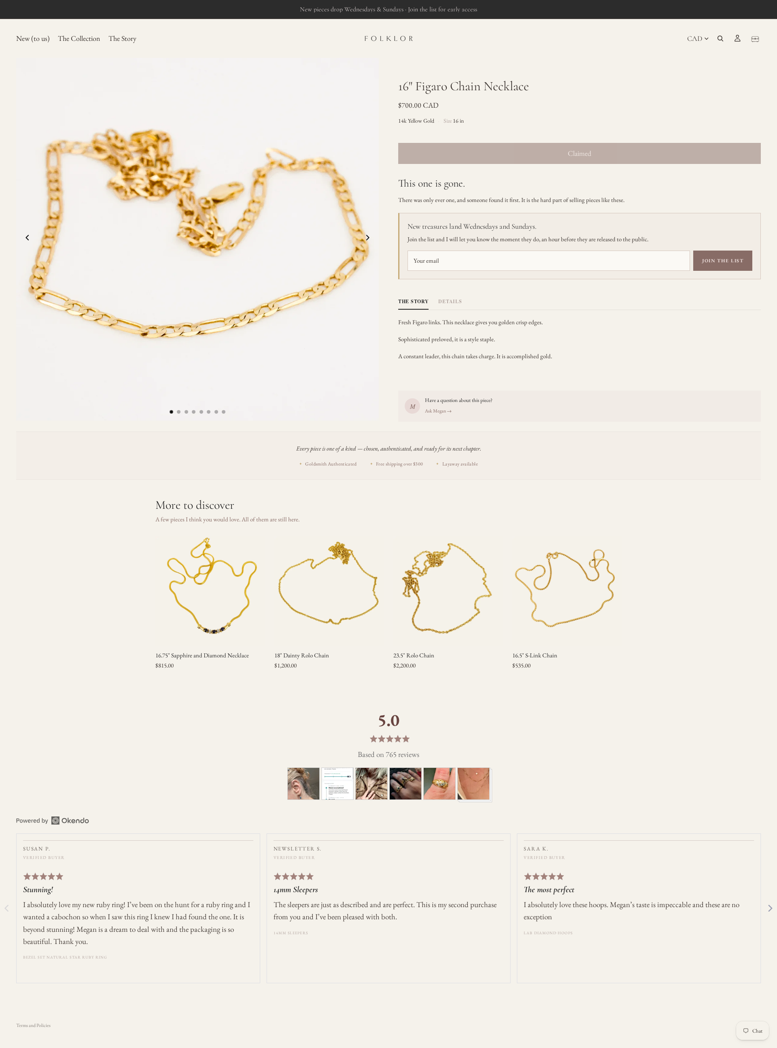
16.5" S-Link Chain (534, 655)
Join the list (722, 260)
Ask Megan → (438, 411)
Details (450, 301)
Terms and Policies (33, 1025)
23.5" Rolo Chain (413, 655)
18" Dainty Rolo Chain (301, 655)
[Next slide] (370, 239)
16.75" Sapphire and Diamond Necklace (202, 655)
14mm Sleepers (291, 932)
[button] (303, 783)
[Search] (720, 38)
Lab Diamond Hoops (548, 932)
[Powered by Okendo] (52, 820)
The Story (413, 301)
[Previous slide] (25, 239)
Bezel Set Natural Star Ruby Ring (65, 957)
